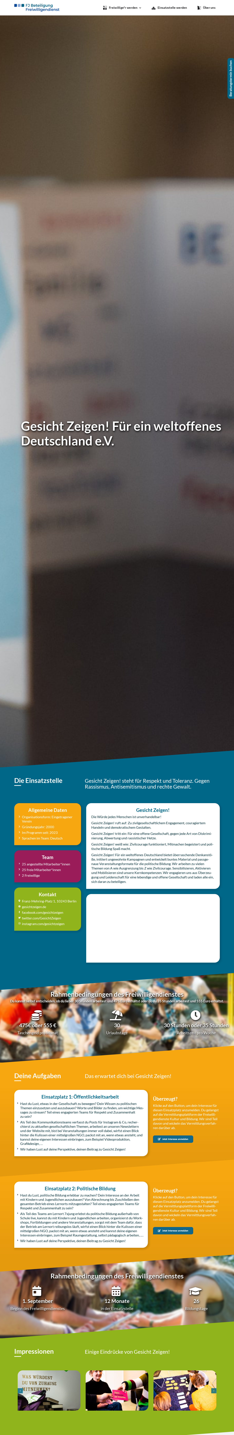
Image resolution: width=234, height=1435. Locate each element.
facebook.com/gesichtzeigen (42, 912)
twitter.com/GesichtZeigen (41, 918)
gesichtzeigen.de (34, 907)
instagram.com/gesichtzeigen (43, 924)
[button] (20, 1390)
